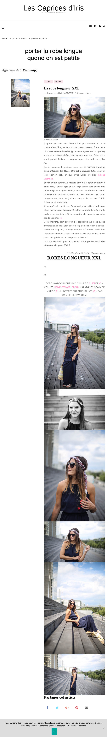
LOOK (48, 81)
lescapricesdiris (54, 93)
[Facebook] (47, 707)
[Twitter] (57, 707)
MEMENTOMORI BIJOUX (66, 287)
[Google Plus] (66, 707)
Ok (54, 731)
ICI (89, 283)
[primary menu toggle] (4, 27)
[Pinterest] (76, 707)
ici (61, 217)
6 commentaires (84, 93)
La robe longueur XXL (62, 88)
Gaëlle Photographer (94, 253)
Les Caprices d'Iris (53, 8)
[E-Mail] (86, 707)
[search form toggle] (104, 26)
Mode (58, 81)
